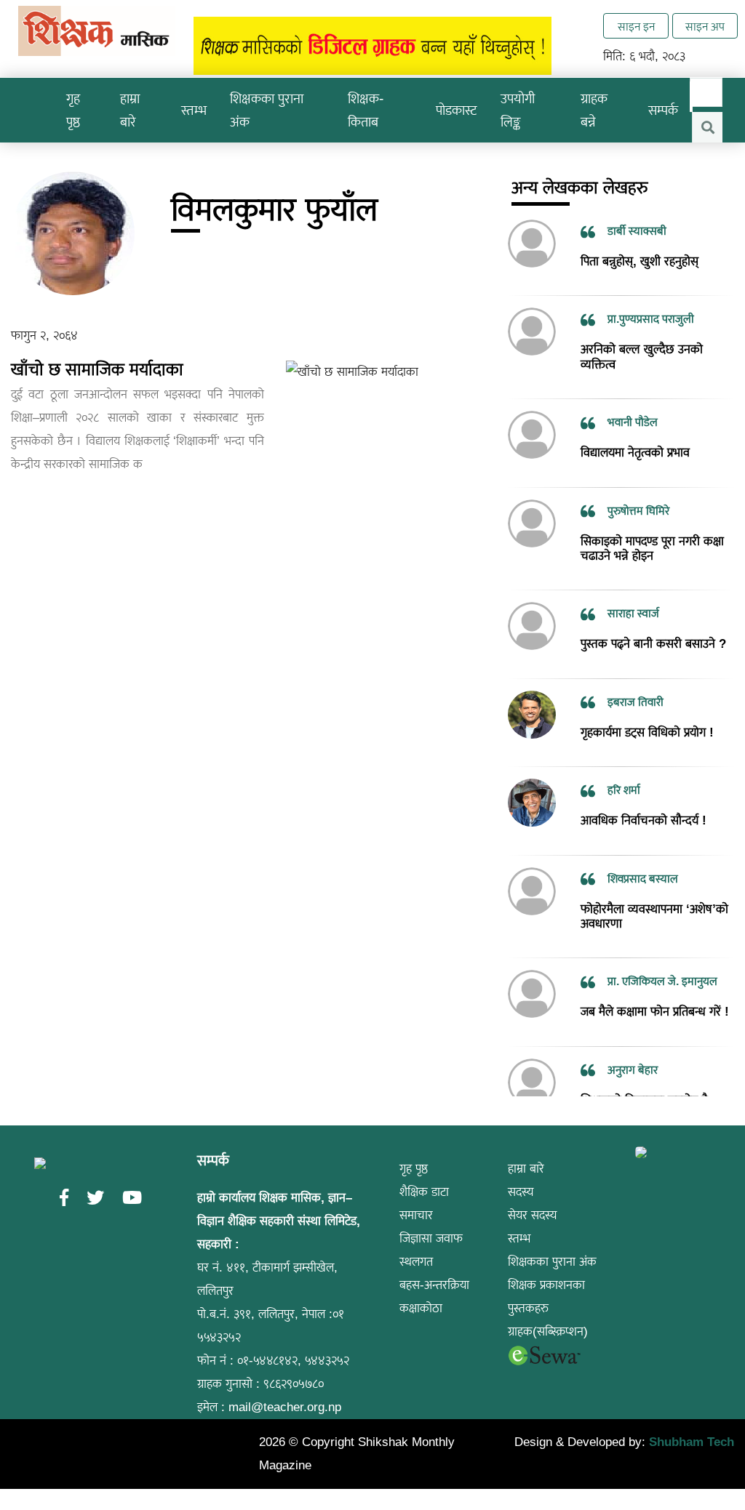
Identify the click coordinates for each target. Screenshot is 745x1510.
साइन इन (636, 26)
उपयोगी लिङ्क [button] (518, 110)
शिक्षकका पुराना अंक (266, 110)
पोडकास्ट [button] (456, 110)
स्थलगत (416, 1262)
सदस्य (521, 1192)
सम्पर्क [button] (663, 110)
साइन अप (705, 26)
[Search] (707, 127)
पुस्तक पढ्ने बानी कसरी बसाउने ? (653, 644)
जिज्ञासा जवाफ (431, 1238)
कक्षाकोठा (420, 1308)
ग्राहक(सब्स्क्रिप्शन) (548, 1331)
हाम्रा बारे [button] (130, 110)
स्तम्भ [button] (194, 110)
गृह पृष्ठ (73, 110)
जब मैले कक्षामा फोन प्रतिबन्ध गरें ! (655, 1012)
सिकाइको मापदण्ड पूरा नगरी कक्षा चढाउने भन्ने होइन (652, 548)
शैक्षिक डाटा (424, 1192)
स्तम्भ (519, 1238)
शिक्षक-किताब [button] (365, 110)
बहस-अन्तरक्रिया (434, 1285)
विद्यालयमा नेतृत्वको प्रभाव (635, 452)
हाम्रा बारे (526, 1169)
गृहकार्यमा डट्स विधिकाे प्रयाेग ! (647, 732)
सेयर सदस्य (532, 1215)
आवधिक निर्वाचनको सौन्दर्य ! (643, 820)
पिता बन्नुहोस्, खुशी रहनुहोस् (639, 261)
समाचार (416, 1215)
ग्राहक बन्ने (594, 110)
